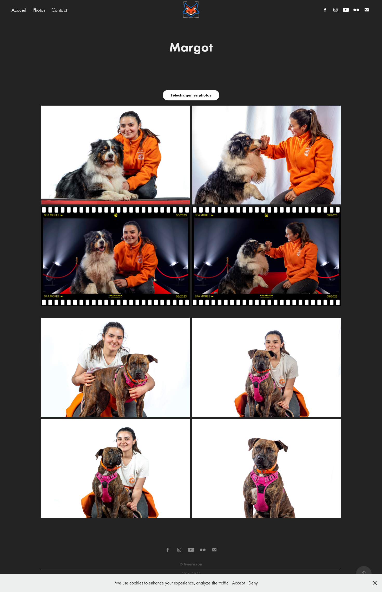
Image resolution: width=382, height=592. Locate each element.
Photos (38, 10)
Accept (238, 583)
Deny (253, 583)
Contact (59, 10)
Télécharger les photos (191, 95)
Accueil (18, 10)
